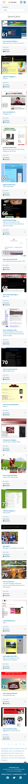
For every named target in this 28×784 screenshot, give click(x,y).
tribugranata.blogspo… (10, 440)
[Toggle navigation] (4, 2)
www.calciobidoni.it (9, 112)
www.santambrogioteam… (11, 404)
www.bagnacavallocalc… (10, 693)
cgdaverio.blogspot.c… (10, 76)
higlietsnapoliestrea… (9, 185)
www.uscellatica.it (8, 581)
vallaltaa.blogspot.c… (9, 511)
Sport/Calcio (5, 47)
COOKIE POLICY (17, 774)
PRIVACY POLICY (6, 774)
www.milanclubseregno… (11, 294)
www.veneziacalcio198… (10, 259)
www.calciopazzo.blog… (10, 729)
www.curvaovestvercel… (10, 369)
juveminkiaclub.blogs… (10, 220)
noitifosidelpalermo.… (10, 621)
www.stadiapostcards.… (10, 330)
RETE (25, 774)
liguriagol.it (6, 546)
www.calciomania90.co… (10, 41)
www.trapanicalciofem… (10, 475)
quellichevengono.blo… (10, 147)
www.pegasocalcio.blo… (10, 656)
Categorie (5, 7)
